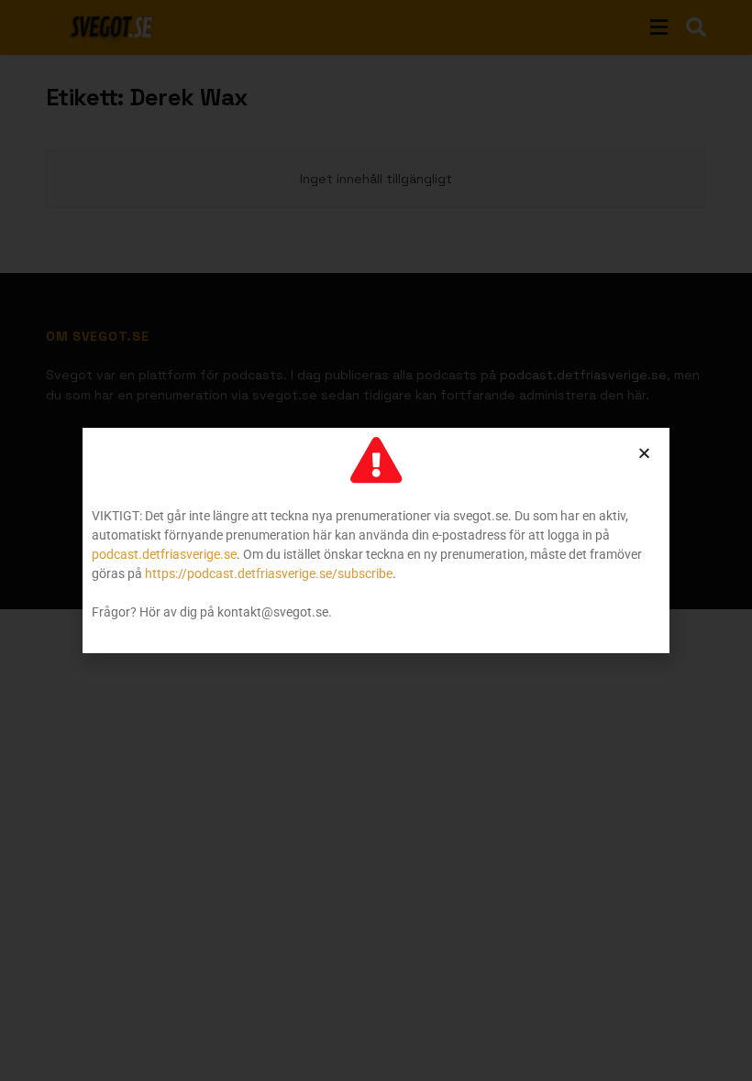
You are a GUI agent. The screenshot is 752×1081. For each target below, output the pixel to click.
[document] (376, 540)
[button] (644, 453)
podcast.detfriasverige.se (164, 554)
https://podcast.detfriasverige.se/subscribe (269, 573)
